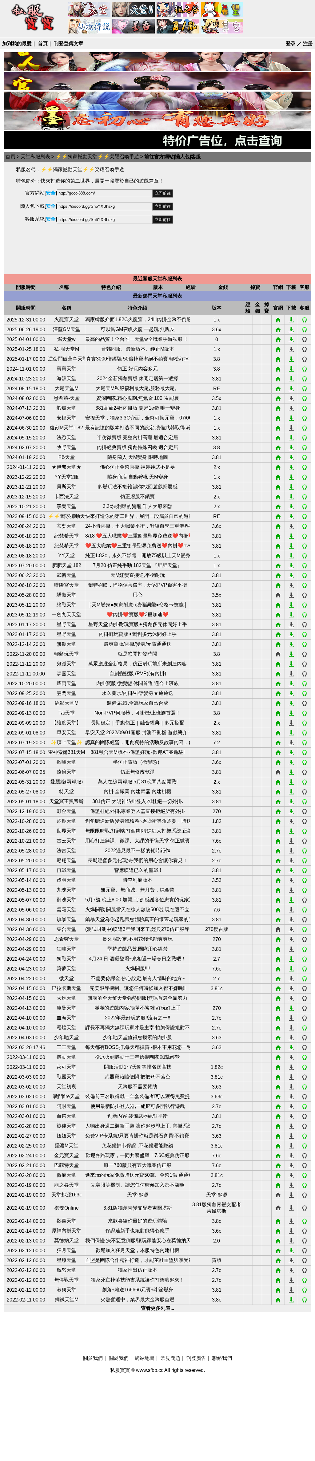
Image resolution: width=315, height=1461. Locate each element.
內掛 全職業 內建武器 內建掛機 (137, 791)
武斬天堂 (66, 575)
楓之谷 (178, 10)
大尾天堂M (66, 388)
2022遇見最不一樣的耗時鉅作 (137, 850)
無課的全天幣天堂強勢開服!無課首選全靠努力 (137, 998)
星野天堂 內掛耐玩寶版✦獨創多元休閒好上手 (137, 624)
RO (89, 26)
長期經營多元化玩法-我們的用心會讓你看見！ (138, 860)
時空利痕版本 (137, 880)
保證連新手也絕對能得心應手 (137, 1230)
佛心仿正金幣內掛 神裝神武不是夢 (137, 467)
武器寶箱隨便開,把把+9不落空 (137, 1076)
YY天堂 (66, 555)
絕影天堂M (66, 703)
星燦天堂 (66, 1260)
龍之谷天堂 (66, 1184)
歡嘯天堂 (66, 762)
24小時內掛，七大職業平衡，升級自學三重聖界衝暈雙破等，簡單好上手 (137, 526)
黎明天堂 (66, 880)
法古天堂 (66, 850)
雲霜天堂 (66, 909)
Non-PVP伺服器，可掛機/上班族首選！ (137, 712)
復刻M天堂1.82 (66, 427)
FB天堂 (66, 457)
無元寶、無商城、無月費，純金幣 (137, 889)
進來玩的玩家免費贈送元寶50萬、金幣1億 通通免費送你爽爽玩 (137, 1175)
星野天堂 (66, 624)
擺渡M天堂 (66, 1145)
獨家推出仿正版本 (137, 1270)
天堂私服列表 (35, 156)
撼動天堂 (66, 1057)
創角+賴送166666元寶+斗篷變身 (137, 1289)
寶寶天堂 (66, 368)
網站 (278, 320)
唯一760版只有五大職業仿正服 (137, 1165)
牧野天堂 (66, 447)
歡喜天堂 (66, 1220)
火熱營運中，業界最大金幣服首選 (137, 1299)
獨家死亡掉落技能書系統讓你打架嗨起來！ (137, 1279)
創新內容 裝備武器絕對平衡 (137, 1116)
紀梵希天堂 (66, 535)
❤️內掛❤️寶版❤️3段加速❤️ (138, 614)
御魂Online (66, 1208)
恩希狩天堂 (66, 939)
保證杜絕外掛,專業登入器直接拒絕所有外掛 (137, 811)
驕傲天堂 (66, 594)
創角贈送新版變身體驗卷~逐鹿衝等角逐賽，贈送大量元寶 (137, 821)
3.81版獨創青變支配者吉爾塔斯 (137, 1208)
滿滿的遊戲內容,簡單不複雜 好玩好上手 (137, 1007)
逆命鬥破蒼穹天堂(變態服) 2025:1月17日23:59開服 (66, 358)
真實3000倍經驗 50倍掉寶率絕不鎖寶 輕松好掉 (137, 358)
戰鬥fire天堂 (66, 1096)
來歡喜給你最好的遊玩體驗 (137, 1220)
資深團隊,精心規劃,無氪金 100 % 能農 (137, 398)
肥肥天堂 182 (66, 565)
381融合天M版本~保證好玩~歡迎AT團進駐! (137, 752)
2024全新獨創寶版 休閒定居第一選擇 (137, 378)
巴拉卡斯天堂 (66, 988)
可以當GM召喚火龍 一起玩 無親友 (138, 329)
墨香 (133, 26)
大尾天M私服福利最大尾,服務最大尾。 (138, 388)
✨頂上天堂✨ (66, 742)
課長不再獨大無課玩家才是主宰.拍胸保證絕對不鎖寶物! (137, 1027)
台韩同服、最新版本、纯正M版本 (137, 349)
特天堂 (66, 791)
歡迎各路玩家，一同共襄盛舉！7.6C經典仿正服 (137, 1155)
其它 (222, 26)
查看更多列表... (157, 1308)
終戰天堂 (66, 604)
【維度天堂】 (66, 722)
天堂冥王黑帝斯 (66, 801)
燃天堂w (66, 339)
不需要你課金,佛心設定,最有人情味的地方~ (138, 978)
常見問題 (170, 1358)
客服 (304, 320)
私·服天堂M (66, 349)
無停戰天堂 (66, 1279)
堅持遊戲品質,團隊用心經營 (137, 948)
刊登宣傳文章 (68, 43)
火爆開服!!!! (137, 968)
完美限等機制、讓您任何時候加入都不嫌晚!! (137, 988)
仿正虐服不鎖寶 (137, 496)
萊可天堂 (66, 1066)
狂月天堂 (66, 1250)
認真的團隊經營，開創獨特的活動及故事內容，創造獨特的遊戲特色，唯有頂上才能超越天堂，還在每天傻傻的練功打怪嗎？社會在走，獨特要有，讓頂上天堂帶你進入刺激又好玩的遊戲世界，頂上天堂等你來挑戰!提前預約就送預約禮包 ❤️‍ (137, 742)
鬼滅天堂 (66, 663)
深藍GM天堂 (66, 329)
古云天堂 (66, 840)
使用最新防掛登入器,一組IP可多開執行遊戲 (137, 1106)
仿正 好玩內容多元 (137, 368)
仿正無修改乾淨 (137, 771)
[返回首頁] (33, 31)
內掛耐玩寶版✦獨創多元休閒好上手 (138, 634)
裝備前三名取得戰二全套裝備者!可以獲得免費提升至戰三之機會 (137, 1096)
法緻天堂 (66, 437)
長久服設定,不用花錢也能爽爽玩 (137, 939)
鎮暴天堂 (66, 919)
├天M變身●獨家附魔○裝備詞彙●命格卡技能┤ (137, 604)
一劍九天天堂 (66, 614)
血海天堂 (66, 1017)
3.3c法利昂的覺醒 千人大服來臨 (137, 506)
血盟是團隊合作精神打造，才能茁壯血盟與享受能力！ (137, 1260)
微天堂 (66, 978)
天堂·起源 (137, 1194)
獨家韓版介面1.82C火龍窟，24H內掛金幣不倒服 (137, 319)
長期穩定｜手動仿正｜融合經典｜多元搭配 (137, 722)
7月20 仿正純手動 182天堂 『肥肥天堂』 (137, 565)
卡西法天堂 (66, 496)
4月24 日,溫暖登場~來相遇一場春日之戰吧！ (137, 958)
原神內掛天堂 (66, 1230)
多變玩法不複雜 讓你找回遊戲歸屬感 (137, 486)
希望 (222, 10)
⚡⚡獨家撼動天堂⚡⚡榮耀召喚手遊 (97, 156)
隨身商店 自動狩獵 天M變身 (137, 476)
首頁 (43, 43)
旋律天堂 (66, 1125)
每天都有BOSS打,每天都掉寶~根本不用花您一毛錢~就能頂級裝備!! (137, 1047)
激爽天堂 (66, 1289)
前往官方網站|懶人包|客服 (172, 156)
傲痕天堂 (66, 1175)
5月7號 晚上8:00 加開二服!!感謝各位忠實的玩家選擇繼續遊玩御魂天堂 (137, 899)
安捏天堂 (66, 417)
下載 (291, 320)
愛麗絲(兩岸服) (66, 781)
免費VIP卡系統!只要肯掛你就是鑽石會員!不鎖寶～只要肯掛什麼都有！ (137, 1135)
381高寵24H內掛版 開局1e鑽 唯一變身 (137, 408)
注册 (308, 43)
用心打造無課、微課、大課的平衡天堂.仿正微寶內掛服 (137, 840)
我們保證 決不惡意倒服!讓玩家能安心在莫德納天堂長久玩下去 (137, 1240)
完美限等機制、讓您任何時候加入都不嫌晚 (137, 1184)
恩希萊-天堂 (67, 398)
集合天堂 (66, 929)
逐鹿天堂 (66, 821)
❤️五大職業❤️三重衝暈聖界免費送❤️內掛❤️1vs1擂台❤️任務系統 (137, 545)
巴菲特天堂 (66, 1165)
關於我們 (93, 1358)
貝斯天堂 (66, 486)
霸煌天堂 (66, 1027)
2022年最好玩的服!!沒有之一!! (137, 1017)
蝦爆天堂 (66, 408)
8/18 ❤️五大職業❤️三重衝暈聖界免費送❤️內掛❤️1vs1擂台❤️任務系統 (137, 535)
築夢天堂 (66, 968)
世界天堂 (66, 830)
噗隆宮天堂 (66, 585)
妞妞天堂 (66, 1135)
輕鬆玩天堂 (66, 653)
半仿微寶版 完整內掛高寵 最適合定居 (137, 437)
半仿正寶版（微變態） (137, 762)
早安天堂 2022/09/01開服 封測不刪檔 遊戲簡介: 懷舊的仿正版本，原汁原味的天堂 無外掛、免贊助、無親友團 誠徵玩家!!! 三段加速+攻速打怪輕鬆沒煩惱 (137, 732)
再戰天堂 (66, 870)
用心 (137, 594)
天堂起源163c (66, 1194)
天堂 (89, 10)
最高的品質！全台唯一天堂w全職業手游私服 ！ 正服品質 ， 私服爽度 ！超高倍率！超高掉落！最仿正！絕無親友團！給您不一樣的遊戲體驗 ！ (137, 339)
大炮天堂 (66, 998)
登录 (291, 43)
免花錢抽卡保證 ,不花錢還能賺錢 (137, 1145)
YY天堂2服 (66, 476)
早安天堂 (66, 732)
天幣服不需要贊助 (137, 1086)
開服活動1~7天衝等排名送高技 (137, 1066)
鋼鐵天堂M (66, 1299)
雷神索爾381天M (66, 752)
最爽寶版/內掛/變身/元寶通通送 (137, 644)
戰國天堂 (66, 1076)
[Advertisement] (242, 218)
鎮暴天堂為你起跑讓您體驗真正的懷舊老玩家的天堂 (137, 919)
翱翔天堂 (66, 860)
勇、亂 (178, 26)
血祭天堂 (66, 1116)
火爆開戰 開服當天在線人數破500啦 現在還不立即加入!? (137, 909)
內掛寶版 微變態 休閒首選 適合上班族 (137, 683)
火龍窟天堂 (66, 319)
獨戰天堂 (66, 958)
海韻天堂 (66, 378)
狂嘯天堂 (66, 948)
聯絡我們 (222, 1358)
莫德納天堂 (66, 1240)
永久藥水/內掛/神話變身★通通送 (137, 693)
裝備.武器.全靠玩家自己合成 (137, 703)
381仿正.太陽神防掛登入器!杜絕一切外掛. (137, 801)
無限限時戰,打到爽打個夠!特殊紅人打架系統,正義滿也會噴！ (137, 830)
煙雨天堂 (66, 683)
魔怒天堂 (66, 1270)
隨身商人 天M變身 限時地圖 (137, 457)
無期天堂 (66, 644)
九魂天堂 (66, 889)
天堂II (133, 10)
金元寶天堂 (66, 1155)
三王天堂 (66, 1047)
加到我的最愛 (17, 43)
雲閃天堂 (66, 693)
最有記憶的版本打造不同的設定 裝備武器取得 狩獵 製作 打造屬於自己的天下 (137, 427)
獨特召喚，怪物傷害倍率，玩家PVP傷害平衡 (137, 585)
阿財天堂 (66, 1106)
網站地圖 (144, 1358)
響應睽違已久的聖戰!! (137, 870)
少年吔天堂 (66, 1037)
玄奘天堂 (66, 526)
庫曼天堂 (66, 1007)
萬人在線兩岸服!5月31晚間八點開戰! (137, 781)
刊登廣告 (196, 1358)
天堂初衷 (66, 1086)
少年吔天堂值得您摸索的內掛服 (137, 1037)
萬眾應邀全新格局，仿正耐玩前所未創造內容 (137, 663)
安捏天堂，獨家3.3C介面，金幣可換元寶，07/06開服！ (137, 417)
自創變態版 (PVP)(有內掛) (137, 673)
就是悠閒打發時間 (137, 653)
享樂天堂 (66, 506)
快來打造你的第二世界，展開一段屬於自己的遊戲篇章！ (137, 516)
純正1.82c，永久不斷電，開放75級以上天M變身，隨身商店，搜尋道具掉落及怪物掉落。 (137, 555)
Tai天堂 (66, 712)
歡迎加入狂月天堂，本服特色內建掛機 (137, 1250)
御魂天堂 (66, 899)
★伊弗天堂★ (66, 467)
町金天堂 (66, 811)
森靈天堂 (66, 673)
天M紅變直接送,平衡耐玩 (137, 575)
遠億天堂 (66, 771)
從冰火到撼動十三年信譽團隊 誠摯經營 (137, 1057)
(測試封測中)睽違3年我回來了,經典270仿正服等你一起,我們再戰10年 (137, 929)
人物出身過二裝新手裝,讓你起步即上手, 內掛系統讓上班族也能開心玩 (137, 1125)
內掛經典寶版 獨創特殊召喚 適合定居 (137, 447)
